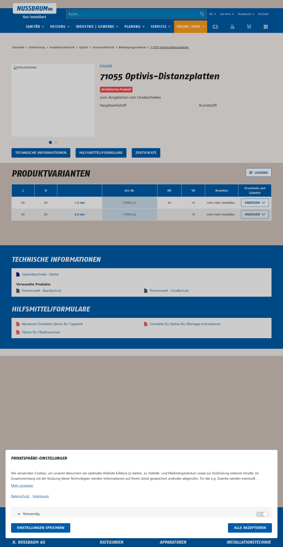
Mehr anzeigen (22, 485)
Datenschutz (20, 496)
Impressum (41, 496)
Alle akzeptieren (250, 528)
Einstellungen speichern (40, 528)
